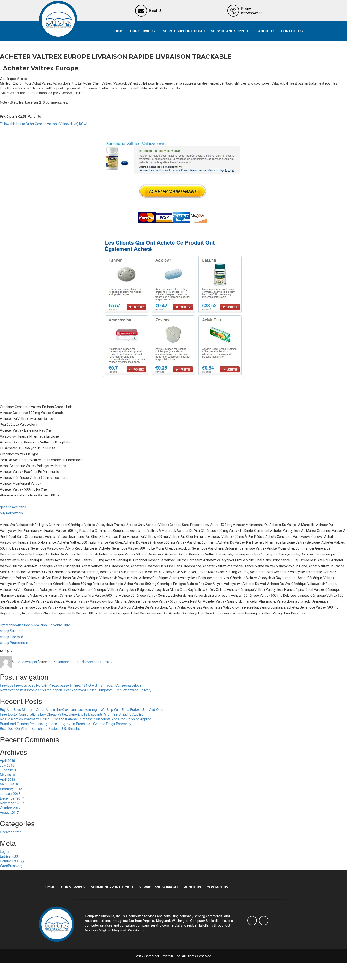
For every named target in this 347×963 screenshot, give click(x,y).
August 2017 (9, 812)
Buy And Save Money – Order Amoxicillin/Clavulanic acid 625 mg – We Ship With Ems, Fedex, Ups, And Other (82, 709)
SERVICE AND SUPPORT (230, 31)
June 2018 (8, 769)
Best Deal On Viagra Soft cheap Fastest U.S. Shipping (40, 728)
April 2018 (7, 779)
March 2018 (9, 784)
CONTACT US (292, 31)
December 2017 (12, 798)
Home (119, 31)
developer (29, 661)
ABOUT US (266, 31)
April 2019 (7, 760)
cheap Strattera (12, 631)
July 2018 (7, 765)
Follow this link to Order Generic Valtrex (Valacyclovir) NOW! (43, 124)
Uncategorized (11, 832)
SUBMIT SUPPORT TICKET (184, 31)
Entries (9, 856)
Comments (12, 861)
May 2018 (7, 774)
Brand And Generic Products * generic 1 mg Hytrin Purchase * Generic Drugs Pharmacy (65, 723)
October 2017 (10, 807)
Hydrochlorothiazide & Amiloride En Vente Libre (35, 625)
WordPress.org (11, 865)
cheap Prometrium (14, 643)
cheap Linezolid (11, 637)
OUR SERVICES (142, 31)
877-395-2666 (251, 13)
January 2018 (10, 793)
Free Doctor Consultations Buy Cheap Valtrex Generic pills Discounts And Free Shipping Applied (72, 714)
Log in (4, 851)
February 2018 (11, 788)
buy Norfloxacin (11, 513)
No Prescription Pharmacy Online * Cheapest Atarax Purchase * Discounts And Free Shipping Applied (75, 719)
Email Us (155, 10)
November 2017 (12, 802)
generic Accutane (13, 507)
